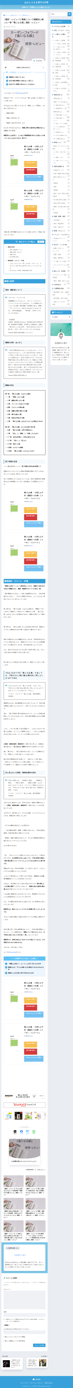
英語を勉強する (61, 166)
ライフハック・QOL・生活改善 (61, 276)
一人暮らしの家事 (61, 40)
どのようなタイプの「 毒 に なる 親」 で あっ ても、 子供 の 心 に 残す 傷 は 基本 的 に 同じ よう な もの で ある (25, 266)
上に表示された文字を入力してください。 (17, 1329)
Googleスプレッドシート (61, 240)
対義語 (61, 213)
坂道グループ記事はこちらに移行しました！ (36, 7)
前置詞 (61, 183)
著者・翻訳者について (16, 249)
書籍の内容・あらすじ (16, 252)
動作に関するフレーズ (61, 178)
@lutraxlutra (21, 93)
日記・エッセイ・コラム (62, 31)
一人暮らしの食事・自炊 (63, 44)
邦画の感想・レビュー (62, 115)
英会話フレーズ (61, 170)
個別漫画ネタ (61, 108)
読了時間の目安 (14, 257)
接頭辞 (61, 190)
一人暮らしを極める (60, 35)
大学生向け (59, 284)
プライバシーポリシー (36, 1383)
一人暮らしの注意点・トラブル (61, 90)
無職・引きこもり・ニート (61, 250)
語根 (61, 186)
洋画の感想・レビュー (61, 119)
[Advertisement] (24, 1079)
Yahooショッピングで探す (33, 176)
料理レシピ (59, 142)
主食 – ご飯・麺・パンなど (61, 153)
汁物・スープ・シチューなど (61, 162)
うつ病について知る (61, 261)
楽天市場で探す (30, 169)
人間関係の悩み (61, 288)
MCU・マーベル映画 (62, 124)
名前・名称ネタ (61, 227)
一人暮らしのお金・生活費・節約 (61, 71)
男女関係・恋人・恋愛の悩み (61, 293)
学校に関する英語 (61, 203)
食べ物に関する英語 (61, 199)
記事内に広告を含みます (23, 67)
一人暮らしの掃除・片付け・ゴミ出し (61, 53)
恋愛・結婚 (61, 254)
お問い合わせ (49, 1383)
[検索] (70, 14)
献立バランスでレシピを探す (61, 147)
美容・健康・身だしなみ (61, 281)
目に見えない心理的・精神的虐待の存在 (21, 270)
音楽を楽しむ (61, 98)
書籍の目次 (13, 254)
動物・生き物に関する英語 (61, 208)
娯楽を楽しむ (61, 94)
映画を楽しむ (61, 111)
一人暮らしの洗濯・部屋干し (61, 48)
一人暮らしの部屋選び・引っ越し (61, 84)
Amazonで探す (30, 162)
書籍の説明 (11, 247)
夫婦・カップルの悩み (61, 303)
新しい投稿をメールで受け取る (15, 1341)
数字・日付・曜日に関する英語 (61, 195)
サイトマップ (24, 1383)
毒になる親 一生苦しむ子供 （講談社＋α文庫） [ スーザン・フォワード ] (33, 149)
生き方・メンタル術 (61, 245)
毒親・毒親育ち (61, 258)
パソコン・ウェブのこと (62, 235)
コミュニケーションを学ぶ (61, 266)
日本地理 (61, 220)
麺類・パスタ (62, 157)
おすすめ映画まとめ (62, 136)
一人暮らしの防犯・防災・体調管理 (61, 65)
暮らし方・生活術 (61, 271)
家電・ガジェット (61, 231)
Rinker (31, 155)
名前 (5, 1312)
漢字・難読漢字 (61, 223)
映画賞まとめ (62, 132)
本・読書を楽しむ (40, 1169)
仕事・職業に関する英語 (61, 174)
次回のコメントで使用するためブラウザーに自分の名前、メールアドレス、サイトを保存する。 (25, 1320)
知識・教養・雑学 (61, 216)
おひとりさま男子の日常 (36, 2)
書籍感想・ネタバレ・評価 (16, 260)
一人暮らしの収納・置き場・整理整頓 (61, 59)
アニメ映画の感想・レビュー (61, 128)
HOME (38, 1379)
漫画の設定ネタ (62, 105)
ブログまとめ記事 (61, 26)
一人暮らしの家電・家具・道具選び (61, 77)
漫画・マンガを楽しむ (61, 102)
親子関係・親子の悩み (61, 299)
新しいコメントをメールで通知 (15, 1337)
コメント (7, 1289)
